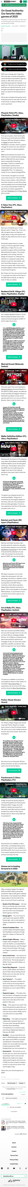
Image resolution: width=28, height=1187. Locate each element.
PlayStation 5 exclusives (9, 549)
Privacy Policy (14, 1159)
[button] (14, 1)
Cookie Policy (14, 1164)
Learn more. (25, 7)
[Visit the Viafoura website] (23, 1134)
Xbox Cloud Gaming (19, 688)
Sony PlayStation (16, 1079)
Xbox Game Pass (14, 684)
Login (25, 1)
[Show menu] (1, 1)
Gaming (3, 1079)
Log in (20, 1092)
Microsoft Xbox (8, 1079)
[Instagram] (8, 1168)
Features (3, 1077)
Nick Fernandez (6, 26)
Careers (14, 1151)
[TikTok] (26, 1168)
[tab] (5, 1103)
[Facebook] (2, 1168)
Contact (14, 1147)
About (14, 1142)
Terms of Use (14, 1155)
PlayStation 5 (11, 191)
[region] (14, 1113)
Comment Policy (11, 1088)
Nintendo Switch (6, 389)
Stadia (5, 142)
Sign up (24, 1092)
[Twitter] (20, 1168)
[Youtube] (14, 1168)
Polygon (25, 872)
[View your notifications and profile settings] (25, 1103)
